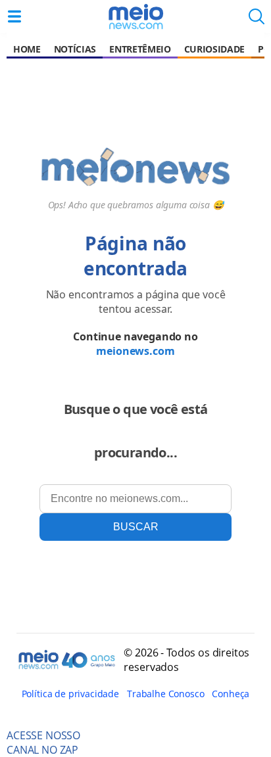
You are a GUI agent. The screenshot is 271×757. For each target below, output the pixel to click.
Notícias (75, 49)
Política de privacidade (70, 693)
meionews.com (135, 351)
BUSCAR (136, 526)
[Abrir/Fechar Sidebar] (14, 16)
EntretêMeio (139, 49)
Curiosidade (214, 49)
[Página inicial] (135, 16)
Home (27, 49)
